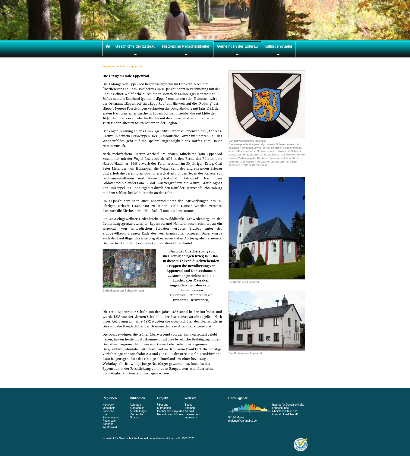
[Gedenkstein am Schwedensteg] (129, 286)
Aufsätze (135, 404)
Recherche (136, 414)
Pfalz (105, 414)
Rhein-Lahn (109, 420)
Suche (188, 404)
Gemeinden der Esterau (115, 66)
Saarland (107, 423)
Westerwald (109, 427)
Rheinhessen (110, 417)
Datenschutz (192, 414)
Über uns (162, 404)
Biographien (137, 407)
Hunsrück (108, 404)
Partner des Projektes (170, 411)
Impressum (191, 417)
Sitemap (189, 407)
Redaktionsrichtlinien (170, 414)
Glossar (134, 417)
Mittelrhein (108, 407)
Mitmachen (164, 407)
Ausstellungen (138, 411)
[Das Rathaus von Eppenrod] (266, 349)
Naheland (108, 411)
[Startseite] (107, 49)
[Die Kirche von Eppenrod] (266, 278)
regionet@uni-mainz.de (242, 420)
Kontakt (189, 411)
